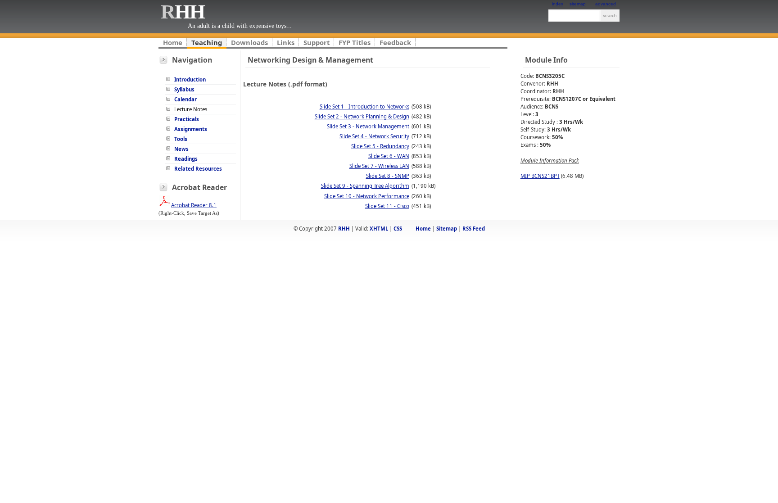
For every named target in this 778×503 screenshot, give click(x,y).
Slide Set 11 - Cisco (387, 206)
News (181, 148)
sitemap (578, 3)
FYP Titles (355, 42)
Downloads (249, 42)
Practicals (186, 119)
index (557, 3)
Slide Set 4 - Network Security (374, 136)
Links (285, 42)
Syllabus (184, 89)
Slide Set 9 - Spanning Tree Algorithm (365, 185)
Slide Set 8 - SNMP (387, 175)
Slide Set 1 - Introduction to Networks (364, 106)
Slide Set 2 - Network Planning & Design (362, 116)
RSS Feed (473, 228)
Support (316, 42)
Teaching (206, 42)
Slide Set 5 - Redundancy (380, 146)
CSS (398, 228)
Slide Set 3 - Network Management (368, 126)
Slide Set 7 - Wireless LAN (379, 166)
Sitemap (446, 228)
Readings (186, 158)
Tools (180, 139)
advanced (605, 3)
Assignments (190, 129)
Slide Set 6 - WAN (388, 156)
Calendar (185, 99)
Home (172, 42)
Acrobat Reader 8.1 (194, 205)
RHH (344, 228)
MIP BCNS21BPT (540, 175)
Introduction (190, 79)
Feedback (395, 42)
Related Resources (198, 168)
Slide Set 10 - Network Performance (366, 196)
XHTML (379, 228)
